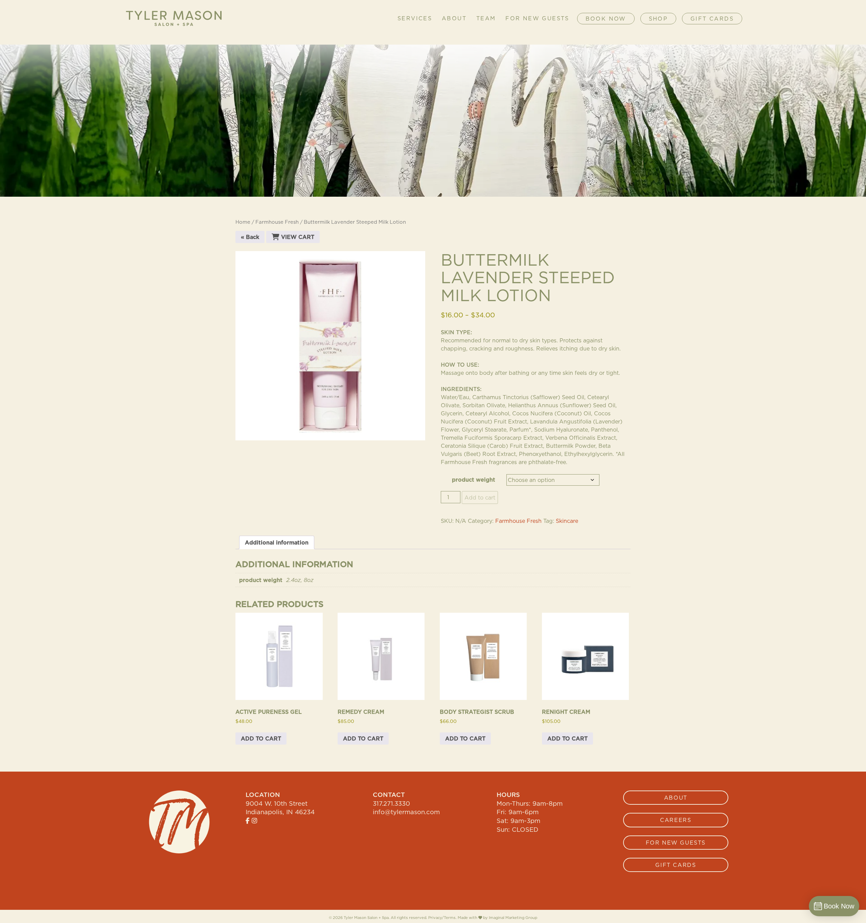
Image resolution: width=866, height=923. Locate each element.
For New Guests (537, 18)
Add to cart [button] (261, 738)
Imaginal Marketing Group (513, 917)
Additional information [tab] (277, 542)
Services (414, 18)
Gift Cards (712, 18)
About (454, 18)
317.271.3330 (391, 803)
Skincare (567, 521)
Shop (658, 18)
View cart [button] (296, 237)
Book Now (606, 18)
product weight (473, 479)
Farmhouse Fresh (277, 221)
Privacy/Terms (442, 917)
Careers (675, 820)
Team (486, 18)
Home (242, 221)
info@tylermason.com (406, 811)
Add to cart (479, 497)
